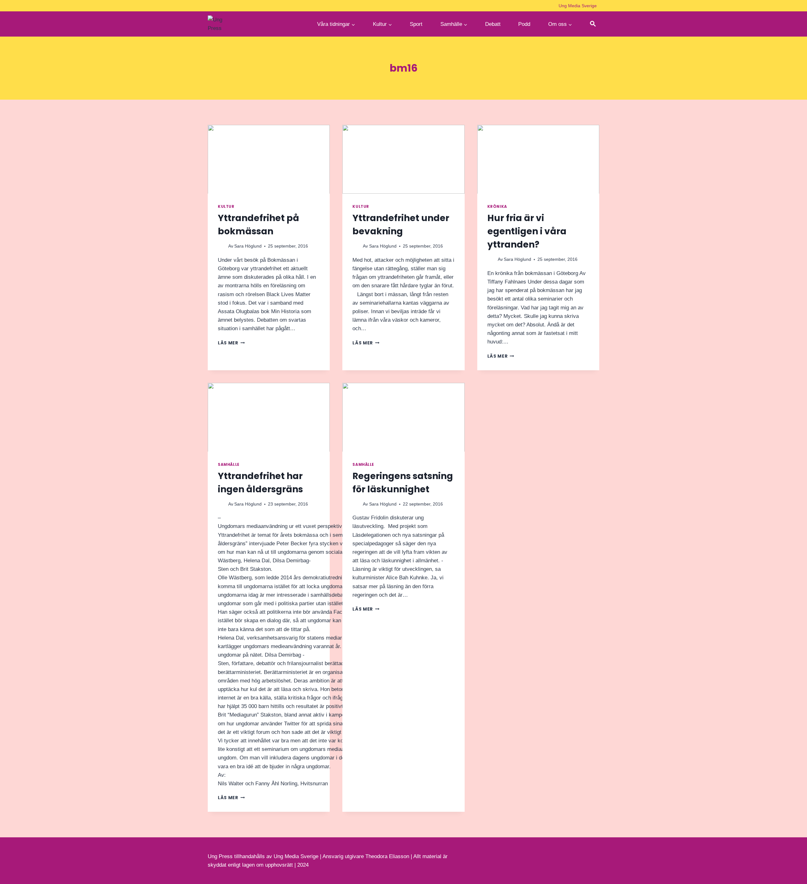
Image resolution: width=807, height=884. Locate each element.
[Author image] (222, 246)
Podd (524, 24)
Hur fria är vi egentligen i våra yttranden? (526, 231)
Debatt (493, 24)
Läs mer (231, 343)
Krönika (497, 206)
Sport (416, 24)
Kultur (226, 206)
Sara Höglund (248, 246)
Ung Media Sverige (578, 5)
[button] (593, 24)
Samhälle (229, 464)
